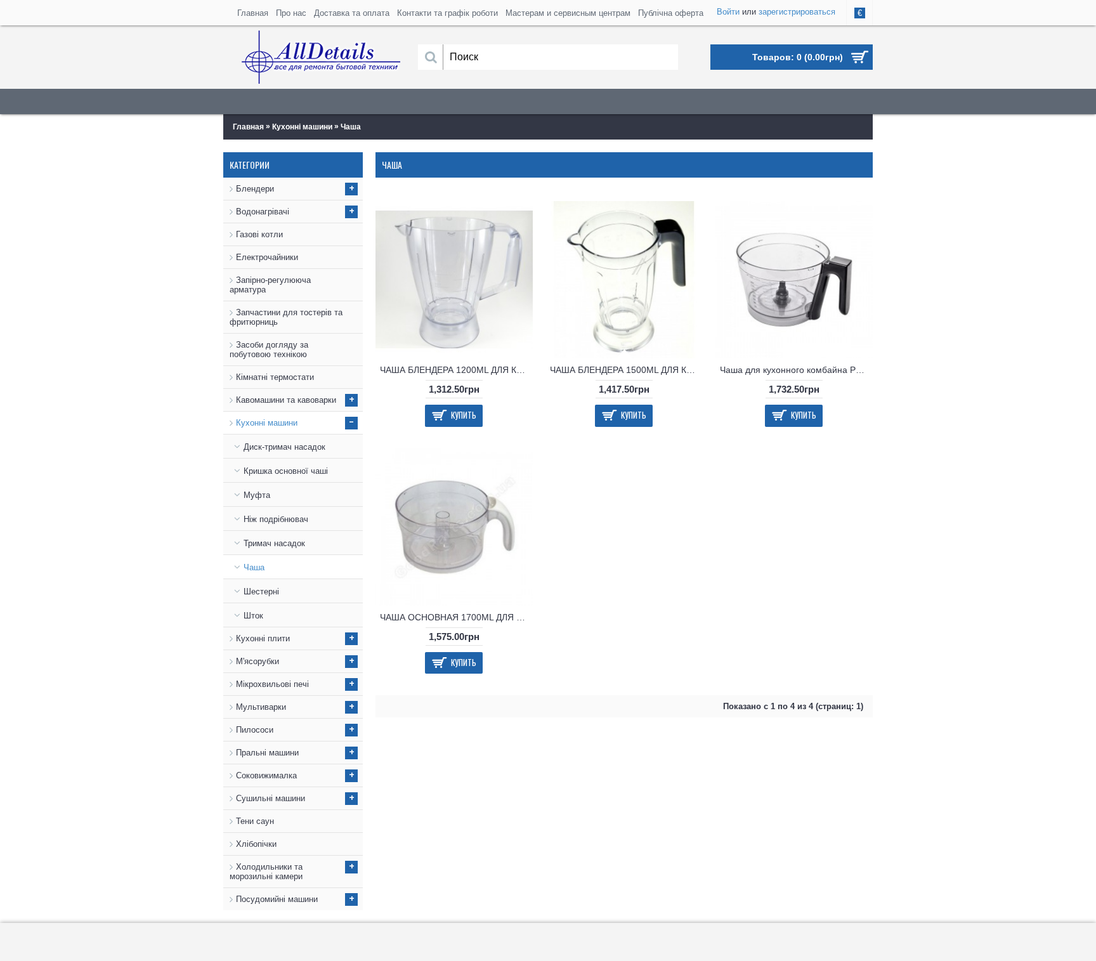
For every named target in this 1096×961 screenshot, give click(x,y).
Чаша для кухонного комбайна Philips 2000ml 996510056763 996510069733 (796, 370)
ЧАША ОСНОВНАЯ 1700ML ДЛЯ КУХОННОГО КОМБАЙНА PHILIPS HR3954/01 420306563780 (456, 617)
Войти (728, 11)
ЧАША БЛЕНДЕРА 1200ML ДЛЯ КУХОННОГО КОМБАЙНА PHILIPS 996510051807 (456, 370)
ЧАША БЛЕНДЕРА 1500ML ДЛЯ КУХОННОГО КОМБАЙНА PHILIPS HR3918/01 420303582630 (626, 370)
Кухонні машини (302, 126)
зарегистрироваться (797, 11)
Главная (248, 126)
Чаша (351, 126)
